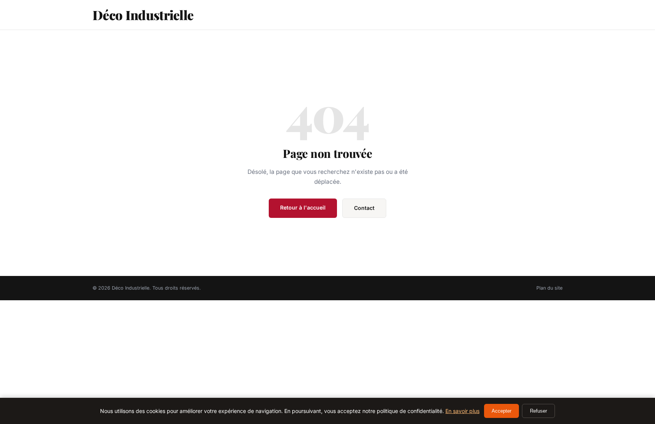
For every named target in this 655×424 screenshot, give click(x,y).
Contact (364, 208)
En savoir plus (462, 411)
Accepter (501, 411)
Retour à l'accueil (303, 207)
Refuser (538, 411)
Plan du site (549, 288)
